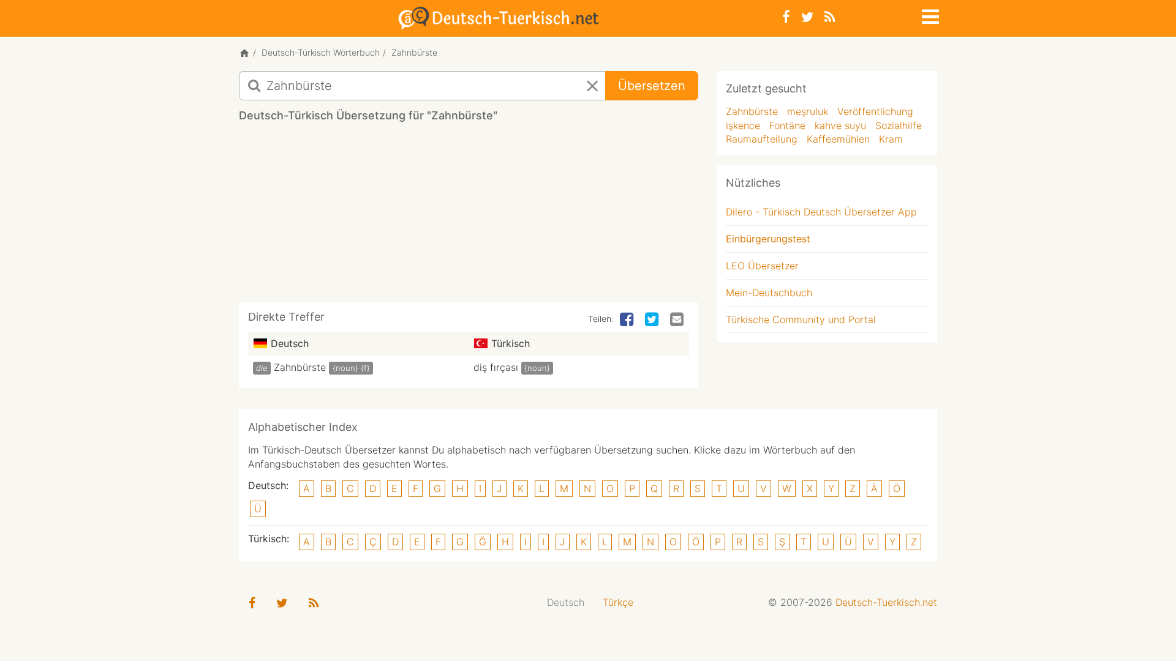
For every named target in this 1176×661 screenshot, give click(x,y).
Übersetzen (651, 85)
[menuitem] (566, 602)
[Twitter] (807, 17)
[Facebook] (786, 17)
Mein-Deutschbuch (769, 292)
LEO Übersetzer (762, 266)
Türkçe (618, 602)
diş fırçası (495, 367)
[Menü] (929, 15)
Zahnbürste (300, 367)
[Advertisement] (468, 216)
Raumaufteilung (761, 139)
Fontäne (787, 125)
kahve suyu (840, 125)
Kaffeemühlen (838, 139)
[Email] (678, 320)
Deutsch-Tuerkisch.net (886, 602)
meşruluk (807, 111)
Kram (891, 139)
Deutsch (565, 602)
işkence (743, 125)
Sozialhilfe (898, 125)
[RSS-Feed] (829, 17)
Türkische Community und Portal (801, 319)
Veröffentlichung (875, 111)
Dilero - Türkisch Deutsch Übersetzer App (821, 212)
